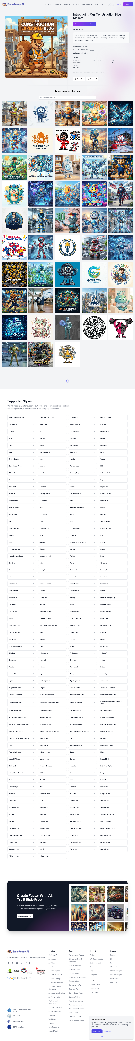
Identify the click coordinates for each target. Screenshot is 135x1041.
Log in (119, 4)
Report (92, 50)
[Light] (113, 4)
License (75, 72)
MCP (96, 4)
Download (93, 79)
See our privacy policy (99, 1036)
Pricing (103, 4)
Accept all (96, 1031)
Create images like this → (85, 24)
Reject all (107, 1031)
